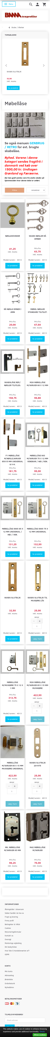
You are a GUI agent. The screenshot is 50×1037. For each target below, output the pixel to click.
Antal (37, 617)
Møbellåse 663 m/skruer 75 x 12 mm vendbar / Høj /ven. (37, 458)
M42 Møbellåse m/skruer (37, 849)
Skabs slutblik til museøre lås (37, 599)
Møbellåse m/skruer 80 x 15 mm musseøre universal (12, 765)
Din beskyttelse (11, 947)
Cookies (8, 928)
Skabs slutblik (14, 71)
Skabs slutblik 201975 (37, 764)
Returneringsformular (13, 932)
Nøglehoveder (12, 235)
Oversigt (8, 939)
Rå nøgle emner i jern (12, 310)
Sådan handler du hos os (14, 913)
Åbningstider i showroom (14, 909)
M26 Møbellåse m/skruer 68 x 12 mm (37, 384)
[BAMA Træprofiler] (25, 15)
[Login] (37, 4)
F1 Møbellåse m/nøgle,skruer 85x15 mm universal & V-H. (12, 460)
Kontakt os (9, 935)
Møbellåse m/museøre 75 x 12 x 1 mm (12, 685)
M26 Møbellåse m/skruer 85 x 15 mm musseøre (37, 685)
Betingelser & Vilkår (12, 924)
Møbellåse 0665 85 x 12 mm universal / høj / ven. (12, 531)
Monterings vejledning (13, 943)
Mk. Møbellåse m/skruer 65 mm (12, 849)
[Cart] (44, 4)
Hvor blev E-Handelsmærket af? (17, 950)
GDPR (7, 954)
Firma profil (9, 920)
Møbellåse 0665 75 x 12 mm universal (37, 530)
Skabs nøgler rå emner (37, 237)
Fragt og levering (11, 917)
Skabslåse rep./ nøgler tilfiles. (12, 384)
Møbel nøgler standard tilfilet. (37, 310)
